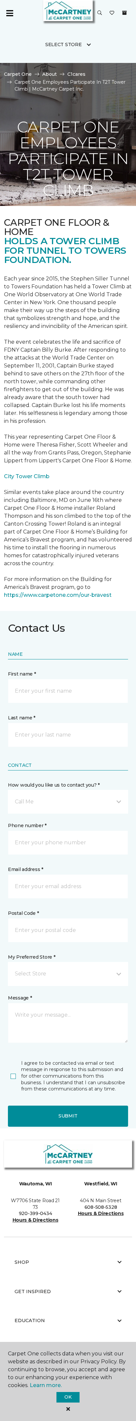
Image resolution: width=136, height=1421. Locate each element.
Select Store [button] (63, 44)
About (49, 74)
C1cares (76, 74)
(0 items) (124, 13)
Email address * (25, 869)
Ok (67, 1397)
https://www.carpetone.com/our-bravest (58, 595)
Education (30, 1320)
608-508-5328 (101, 1207)
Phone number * (27, 825)
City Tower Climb (27, 476)
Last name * (21, 717)
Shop (22, 1262)
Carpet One (18, 74)
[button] (99, 13)
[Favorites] (112, 13)
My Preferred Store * (31, 957)
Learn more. (46, 1385)
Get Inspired (33, 1291)
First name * (22, 674)
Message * (20, 998)
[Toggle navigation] (9, 13)
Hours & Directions (35, 1220)
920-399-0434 (35, 1213)
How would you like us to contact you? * (54, 785)
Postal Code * (23, 913)
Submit (68, 1116)
